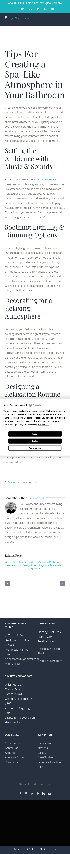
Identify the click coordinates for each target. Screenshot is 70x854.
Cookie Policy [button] (36, 421)
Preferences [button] (43, 425)
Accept (35, 434)
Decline (35, 441)
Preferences (35, 448)
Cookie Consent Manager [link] (14, 405)
